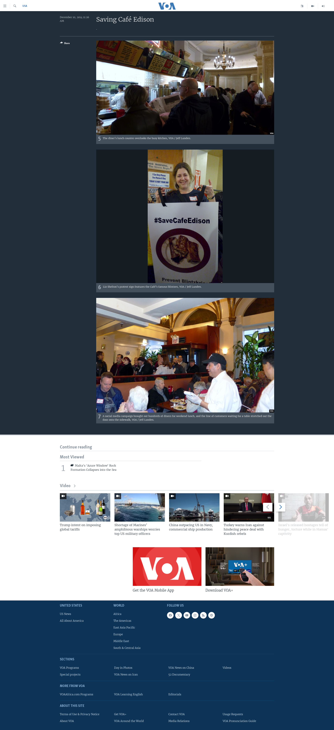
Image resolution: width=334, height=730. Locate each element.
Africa (117, 614)
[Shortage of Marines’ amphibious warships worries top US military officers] (139, 507)
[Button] (65, 44)
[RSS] (203, 615)
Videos (227, 667)
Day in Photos (123, 667)
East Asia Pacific (124, 627)
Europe (118, 634)
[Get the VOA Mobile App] (167, 566)
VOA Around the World (129, 721)
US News (65, 614)
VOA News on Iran (126, 674)
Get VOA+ (120, 714)
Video (65, 486)
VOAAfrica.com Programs (76, 694)
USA (24, 6)
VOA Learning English (128, 694)
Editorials (174, 694)
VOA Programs (69, 667)
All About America (72, 620)
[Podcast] (211, 615)
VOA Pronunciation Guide (239, 721)
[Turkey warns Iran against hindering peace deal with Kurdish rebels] (249, 507)
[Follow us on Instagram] (195, 615)
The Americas (122, 620)
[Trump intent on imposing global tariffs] (85, 507)
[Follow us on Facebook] (170, 615)
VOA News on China (181, 667)
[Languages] (302, 6)
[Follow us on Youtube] (187, 615)
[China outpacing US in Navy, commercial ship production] (194, 507)
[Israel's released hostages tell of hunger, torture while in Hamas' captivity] (303, 507)
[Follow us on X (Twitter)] (178, 615)
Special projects (70, 674)
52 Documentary (179, 674)
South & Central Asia (127, 648)
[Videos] (312, 6)
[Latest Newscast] (323, 6)
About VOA (67, 721)
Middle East (121, 641)
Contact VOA (176, 714)
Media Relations (179, 721)
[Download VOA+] (239, 566)
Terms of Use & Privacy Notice (79, 714)
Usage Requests (233, 714)
